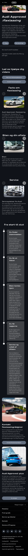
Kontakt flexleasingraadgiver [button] (14, 442)
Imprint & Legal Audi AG (8, 549)
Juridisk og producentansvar (9, 543)
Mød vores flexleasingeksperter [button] (14, 77)
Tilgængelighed (20, 549)
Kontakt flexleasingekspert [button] (14, 81)
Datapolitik (18, 546)
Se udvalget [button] (14, 498)
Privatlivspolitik (14, 541)
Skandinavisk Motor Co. (8, 546)
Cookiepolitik (5, 541)
